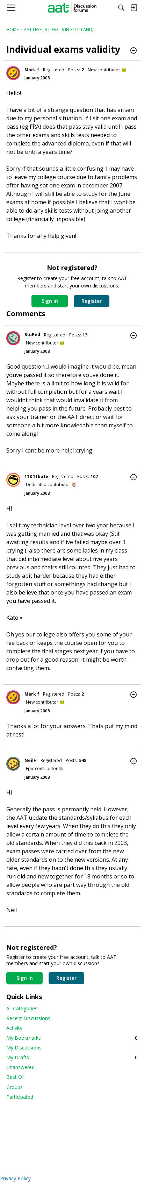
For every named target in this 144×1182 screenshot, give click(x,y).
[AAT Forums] (72, 7)
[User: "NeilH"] (13, 764)
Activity (14, 1028)
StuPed (32, 334)
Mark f (31, 70)
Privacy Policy (15, 1178)
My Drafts (72, 1057)
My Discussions (24, 1047)
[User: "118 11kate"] (13, 480)
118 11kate (36, 476)
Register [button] (91, 301)
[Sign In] (134, 7)
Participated (19, 1097)
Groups (14, 1087)
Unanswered (20, 1067)
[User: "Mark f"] (13, 73)
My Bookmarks (72, 1037)
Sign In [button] (50, 301)
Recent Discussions (28, 1018)
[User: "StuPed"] (13, 338)
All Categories (21, 1008)
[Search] (121, 7)
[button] (133, 51)
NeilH (30, 760)
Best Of (15, 1077)
